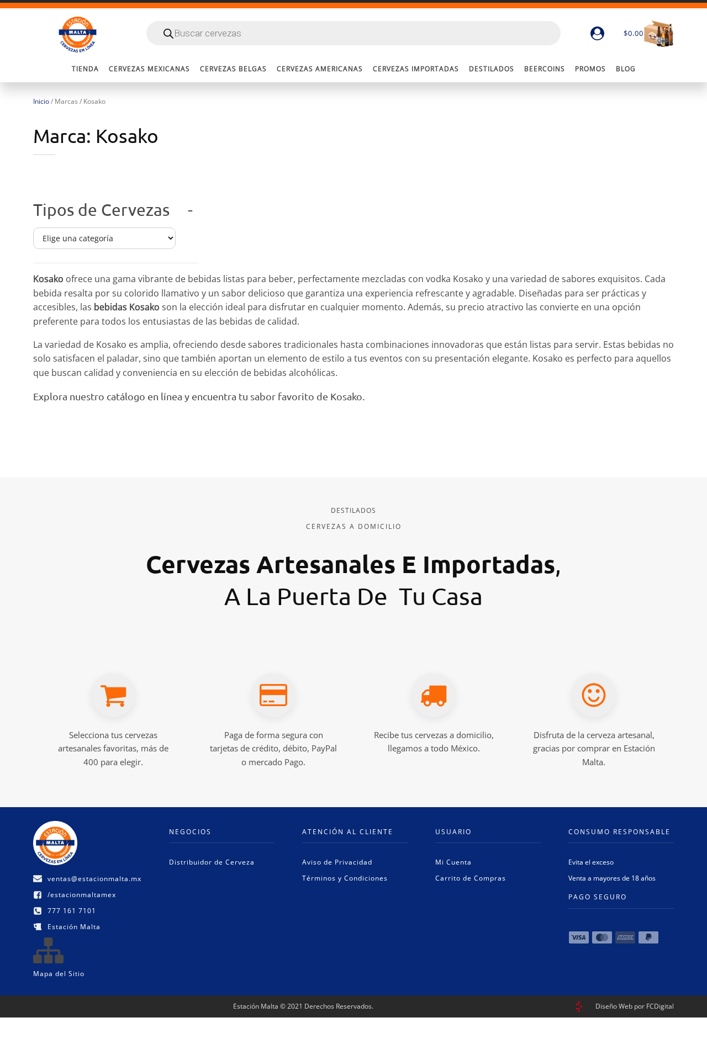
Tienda (85, 68)
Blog (626, 68)
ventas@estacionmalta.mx (94, 878)
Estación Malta (74, 926)
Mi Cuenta (453, 862)
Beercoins (544, 68)
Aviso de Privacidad (337, 862)
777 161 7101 (72, 910)
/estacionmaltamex (82, 894)
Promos (590, 68)
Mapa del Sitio (59, 973)
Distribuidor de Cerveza (212, 862)
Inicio (41, 101)
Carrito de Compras (470, 878)
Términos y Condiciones (345, 878)
